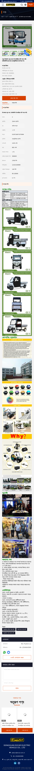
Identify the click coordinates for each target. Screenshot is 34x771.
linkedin (15, 763)
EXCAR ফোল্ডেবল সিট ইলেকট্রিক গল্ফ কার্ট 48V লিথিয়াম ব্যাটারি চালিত (8, 725)
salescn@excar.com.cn (10, 1)
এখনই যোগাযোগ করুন (17, 658)
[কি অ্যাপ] (4, 652)
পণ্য (6, 16)
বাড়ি (2, 16)
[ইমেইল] (8, 652)
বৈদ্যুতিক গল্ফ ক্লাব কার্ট (8, 633)
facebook (19, 763)
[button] (32, 54)
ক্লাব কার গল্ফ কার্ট (21, 629)
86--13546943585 (27, 1)
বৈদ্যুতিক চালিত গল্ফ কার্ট (8, 629)
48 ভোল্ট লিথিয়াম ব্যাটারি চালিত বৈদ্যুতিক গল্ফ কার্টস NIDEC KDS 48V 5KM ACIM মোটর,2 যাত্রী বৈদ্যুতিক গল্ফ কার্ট (24, 725)
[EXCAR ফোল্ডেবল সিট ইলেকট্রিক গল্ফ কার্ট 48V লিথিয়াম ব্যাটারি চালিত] (9, 714)
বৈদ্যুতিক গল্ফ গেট (12, 16)
